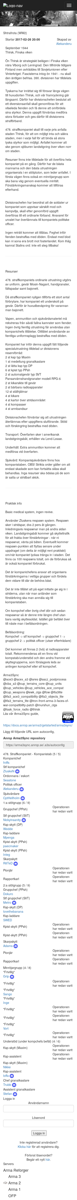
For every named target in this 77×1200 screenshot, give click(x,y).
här (48, 1159)
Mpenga (8, 837)
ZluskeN (9, 771)
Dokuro (8, 894)
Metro (7, 902)
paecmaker (10, 846)
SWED (7, 920)
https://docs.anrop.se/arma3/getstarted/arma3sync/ (38, 725)
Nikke (7, 1067)
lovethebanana (13, 911)
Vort (6, 1028)
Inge (6, 1002)
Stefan (8, 1093)
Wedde (8, 829)
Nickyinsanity (12, 820)
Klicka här (24, 1146)
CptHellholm (12, 798)
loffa (6, 1075)
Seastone (9, 780)
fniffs (6, 762)
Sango (7, 994)
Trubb (7, 1084)
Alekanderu (64, 43)
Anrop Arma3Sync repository (24, 738)
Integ (6, 854)
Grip (6, 976)
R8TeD (8, 863)
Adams (8, 946)
